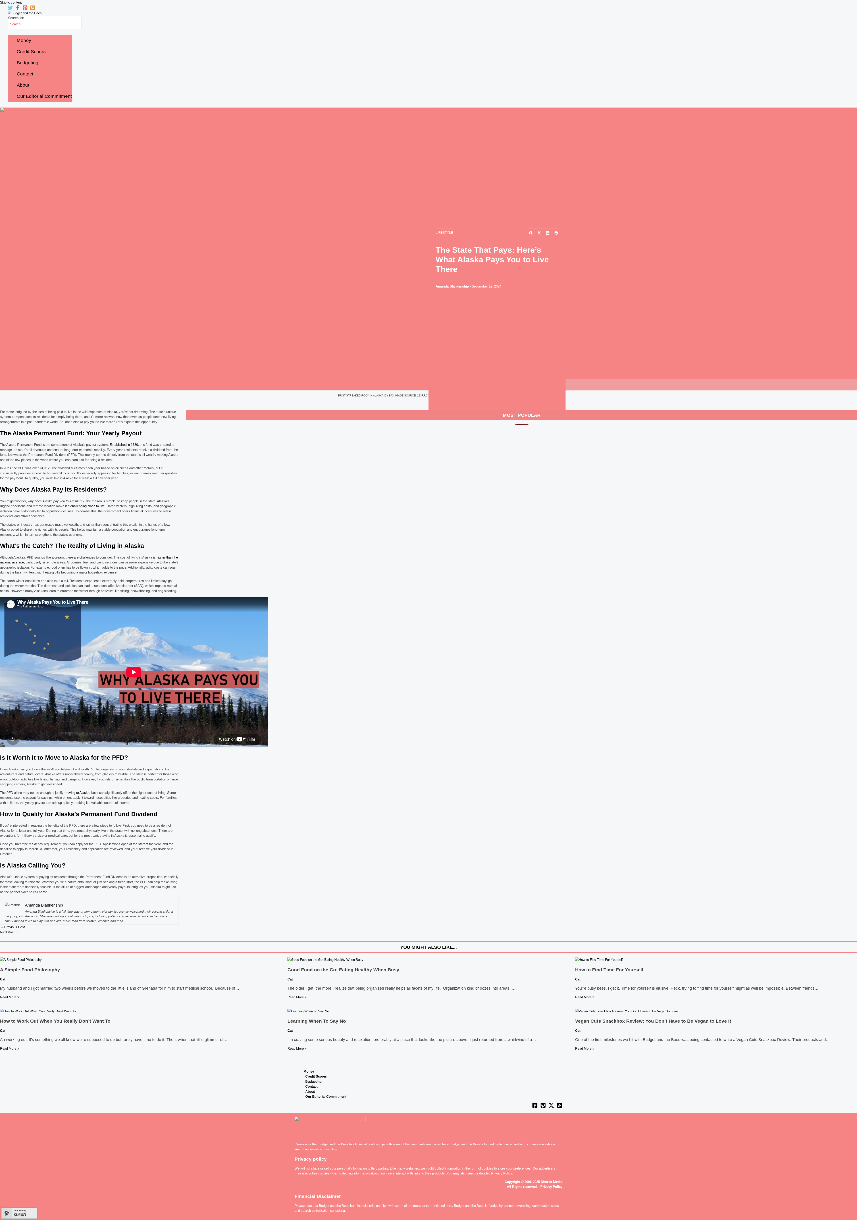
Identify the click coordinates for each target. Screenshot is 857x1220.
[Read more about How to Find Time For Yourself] (599, 959)
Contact (311, 1086)
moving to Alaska (76, 793)
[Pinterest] (25, 9)
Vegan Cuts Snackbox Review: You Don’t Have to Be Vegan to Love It (653, 1021)
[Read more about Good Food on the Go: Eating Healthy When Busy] (325, 959)
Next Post (9, 932)
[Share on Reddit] (556, 233)
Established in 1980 (124, 444)
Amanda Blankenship (452, 286)
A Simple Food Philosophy (30, 969)
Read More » (9, 997)
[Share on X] (539, 233)
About (310, 1091)
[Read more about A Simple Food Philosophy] (21, 959)
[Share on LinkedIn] (547, 233)
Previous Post (12, 927)
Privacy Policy (501, 1173)
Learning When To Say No (316, 1021)
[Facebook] (17, 9)
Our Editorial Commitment (325, 1096)
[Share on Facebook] (530, 233)
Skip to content (11, 2)
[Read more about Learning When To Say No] (308, 1011)
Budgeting (313, 1081)
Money (309, 1071)
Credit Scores (316, 1076)
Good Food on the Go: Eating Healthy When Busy (343, 969)
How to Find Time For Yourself (609, 969)
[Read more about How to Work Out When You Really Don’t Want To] (38, 1011)
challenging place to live (87, 506)
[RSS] (32, 9)
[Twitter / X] (551, 1107)
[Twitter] (10, 9)
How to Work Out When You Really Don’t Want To (55, 1021)
